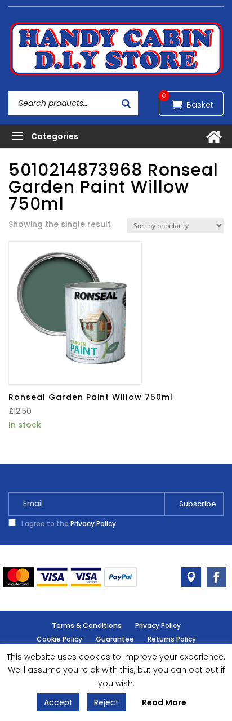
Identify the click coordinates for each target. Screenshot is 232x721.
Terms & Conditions (87, 625)
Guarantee (115, 639)
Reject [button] (106, 702)
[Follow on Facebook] (216, 577)
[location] (191, 577)
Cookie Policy (59, 639)
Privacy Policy (93, 523)
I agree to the (68, 523)
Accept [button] (58, 702)
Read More (164, 702)
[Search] (126, 103)
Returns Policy (172, 639)
